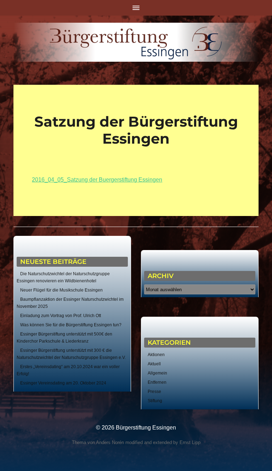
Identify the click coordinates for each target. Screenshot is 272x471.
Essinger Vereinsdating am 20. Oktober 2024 (63, 383)
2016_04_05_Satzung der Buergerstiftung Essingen (97, 180)
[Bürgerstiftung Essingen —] (135, 42)
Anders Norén (110, 442)
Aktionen (156, 354)
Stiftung (155, 400)
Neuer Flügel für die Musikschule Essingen (61, 290)
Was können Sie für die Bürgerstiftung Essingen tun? (70, 324)
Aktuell (154, 363)
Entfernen (157, 382)
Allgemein (157, 373)
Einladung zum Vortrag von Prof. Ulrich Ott (60, 315)
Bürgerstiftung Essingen (146, 428)
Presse (154, 391)
